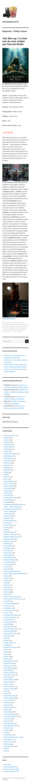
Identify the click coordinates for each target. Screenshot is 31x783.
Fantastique (8, 564)
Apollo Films (8, 449)
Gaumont (7, 578)
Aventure (7, 463)
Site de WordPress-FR (11, 771)
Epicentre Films (9, 541)
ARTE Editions (8, 458)
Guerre (6, 580)
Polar (5, 654)
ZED (5, 749)
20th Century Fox (10, 435)
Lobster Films (8, 619)
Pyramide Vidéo (9, 675)
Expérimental (8, 557)
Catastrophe (8, 488)
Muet (6, 638)
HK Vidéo (7, 587)
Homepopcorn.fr (10, 22)
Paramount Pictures (10, 647)
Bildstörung (8, 470)
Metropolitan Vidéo (12, 324)
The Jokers (7, 728)
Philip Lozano (13, 329)
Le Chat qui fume (9, 610)
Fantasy (6, 566)
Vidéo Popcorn (9, 739)
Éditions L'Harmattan (11, 534)
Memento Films (9, 631)
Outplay (6, 645)
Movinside (7, 636)
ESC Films (7, 550)
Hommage (7, 590)
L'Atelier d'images (10, 603)
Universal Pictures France (12, 737)
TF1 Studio (7, 719)
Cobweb (17, 326)
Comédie (7, 502)
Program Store (9, 666)
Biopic (6, 472)
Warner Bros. (8, 742)
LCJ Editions (8, 608)
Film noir (7, 569)
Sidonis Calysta (9, 698)
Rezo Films (7, 677)
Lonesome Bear (9, 622)
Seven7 (6, 693)
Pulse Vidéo (8, 670)
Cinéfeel (6, 493)
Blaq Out (7, 477)
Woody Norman (6, 331)
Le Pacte (7, 613)
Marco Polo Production (11, 629)
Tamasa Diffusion (10, 714)
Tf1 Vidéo (7, 721)
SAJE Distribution (9, 686)
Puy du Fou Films (9, 672)
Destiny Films (8, 516)
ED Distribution (9, 532)
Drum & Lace (23, 326)
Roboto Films (8, 682)
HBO (5, 583)
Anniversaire (8, 447)
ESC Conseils (8, 546)
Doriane (6, 523)
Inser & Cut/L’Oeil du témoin (13, 599)
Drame (6, 527)
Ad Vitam (7, 442)
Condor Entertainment (11, 509)
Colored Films (8, 500)
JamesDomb (8, 322)
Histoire (6, 585)
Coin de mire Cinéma (11, 497)
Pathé (6, 649)
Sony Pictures (8, 700)
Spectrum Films (9, 707)
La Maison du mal (14, 328)
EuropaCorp (8, 555)
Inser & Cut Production (11, 596)
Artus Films (8, 460)
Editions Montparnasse (11, 537)
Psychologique (9, 668)
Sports (6, 709)
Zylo (5, 751)
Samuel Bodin (21, 329)
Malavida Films (9, 626)
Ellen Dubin (5, 328)
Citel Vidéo (7, 495)
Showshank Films (10, 696)
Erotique (7, 543)
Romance (7, 684)
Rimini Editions (9, 679)
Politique (7, 659)
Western (7, 744)
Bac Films (7, 465)
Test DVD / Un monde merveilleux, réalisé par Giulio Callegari (16, 392)
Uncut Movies (8, 735)
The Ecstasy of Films (10, 725)
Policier (6, 656)
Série (5, 691)
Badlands (7, 467)
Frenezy (6, 576)
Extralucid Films (9, 560)
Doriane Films (8, 525)
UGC (5, 732)
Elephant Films (9, 539)
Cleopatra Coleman (9, 326)
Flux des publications (11, 767)
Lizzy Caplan (23, 328)
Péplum (6, 652)
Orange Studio (8, 643)
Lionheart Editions (10, 617)
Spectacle (7, 705)
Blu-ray (6, 479)
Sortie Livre (8, 702)
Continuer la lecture (8, 318)
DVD (5, 530)
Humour (7, 594)
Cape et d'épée (9, 484)
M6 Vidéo (7, 624)
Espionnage (8, 553)
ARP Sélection (8, 456)
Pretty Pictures (9, 663)
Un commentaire (17, 331)
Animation (7, 444)
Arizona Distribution (11, 454)
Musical (6, 640)
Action (6, 440)
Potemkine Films (9, 661)
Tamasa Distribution (11, 716)
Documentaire (8, 520)
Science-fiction (9, 689)
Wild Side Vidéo (9, 746)
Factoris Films (8, 562)
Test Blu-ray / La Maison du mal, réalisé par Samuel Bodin (15, 41)
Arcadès (6, 451)
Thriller (6, 730)
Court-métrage (9, 511)
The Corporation (9, 723)
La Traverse (8, 606)
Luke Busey (5, 329)
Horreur (4, 324)
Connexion (7, 764)
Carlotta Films (8, 486)
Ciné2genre (8, 490)
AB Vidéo (7, 437)
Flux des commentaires (11, 769)
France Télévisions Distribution (14, 573)
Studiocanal (8, 712)
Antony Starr (22, 324)
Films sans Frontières (11, 571)
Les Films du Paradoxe (11, 615)
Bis (5, 474)
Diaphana (7, 518)
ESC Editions (8, 548)
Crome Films (8, 513)
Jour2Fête (7, 601)
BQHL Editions (9, 481)
